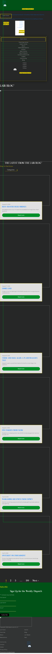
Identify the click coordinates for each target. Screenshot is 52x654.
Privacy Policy (3, 649)
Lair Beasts (27, 634)
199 (27, 580)
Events (26, 629)
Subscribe (4, 615)
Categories (10, 170)
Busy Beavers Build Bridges (14, 207)
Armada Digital (11, 652)
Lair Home (3, 629)
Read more (21, 215)
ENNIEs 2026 (7, 288)
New (25, 637)
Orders (2, 647)
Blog (25, 632)
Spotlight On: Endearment (13, 555)
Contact (2, 644)
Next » (36, 580)
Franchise (2, 632)
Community (3, 642)
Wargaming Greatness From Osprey (17, 499)
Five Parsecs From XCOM (12, 430)
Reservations (3, 637)
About (1, 634)
